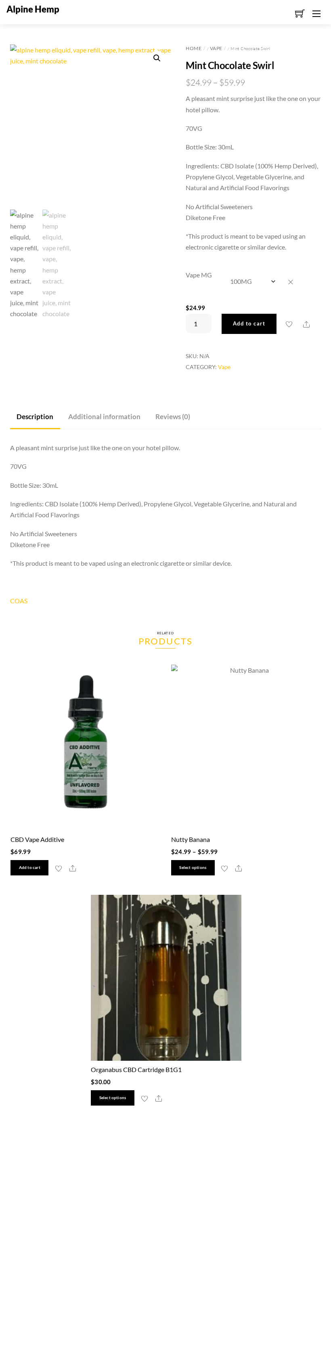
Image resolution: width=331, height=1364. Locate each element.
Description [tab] (35, 416)
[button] (157, 58)
